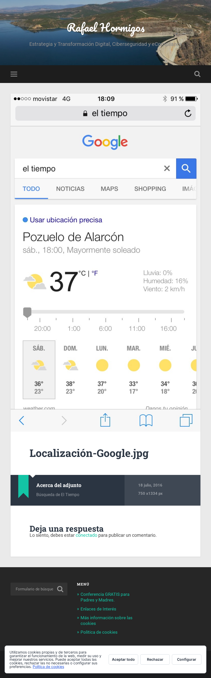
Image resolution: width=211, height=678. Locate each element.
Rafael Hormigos (106, 27)
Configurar (186, 659)
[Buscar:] (39, 589)
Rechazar (155, 659)
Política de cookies (99, 632)
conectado (86, 535)
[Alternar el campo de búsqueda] (197, 74)
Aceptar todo (123, 659)
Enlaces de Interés (98, 609)
